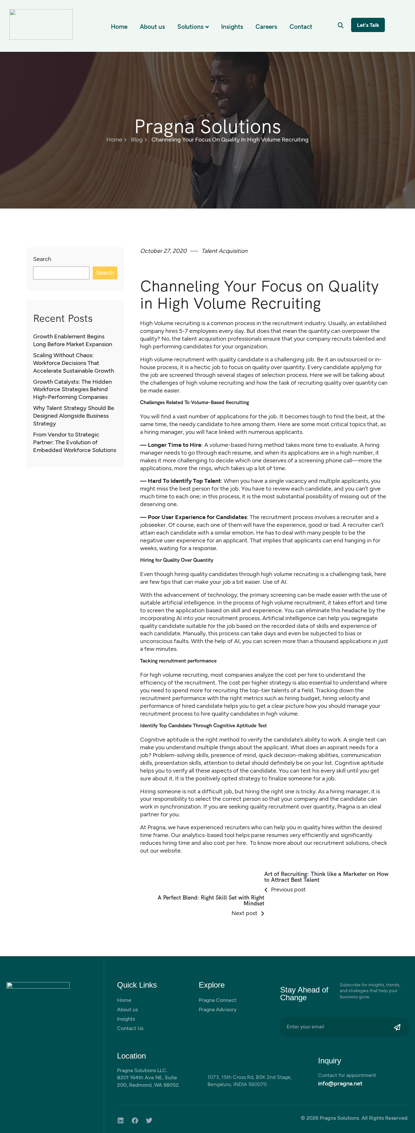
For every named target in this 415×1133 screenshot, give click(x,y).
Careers (266, 26)
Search (42, 259)
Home (119, 26)
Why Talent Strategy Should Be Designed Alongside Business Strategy (73, 415)
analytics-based (202, 835)
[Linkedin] (120, 1120)
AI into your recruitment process (218, 618)
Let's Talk (368, 25)
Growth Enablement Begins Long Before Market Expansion (72, 340)
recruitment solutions (341, 842)
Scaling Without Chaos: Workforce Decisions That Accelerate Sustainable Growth (73, 363)
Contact (301, 26)
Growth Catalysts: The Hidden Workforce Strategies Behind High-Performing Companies (72, 389)
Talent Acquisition (224, 251)
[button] (340, 25)
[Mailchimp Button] (399, 1027)
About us (152, 26)
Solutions (190, 26)
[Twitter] (149, 1120)
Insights (232, 26)
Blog (137, 139)
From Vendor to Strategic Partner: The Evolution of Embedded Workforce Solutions (74, 442)
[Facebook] (134, 1120)
